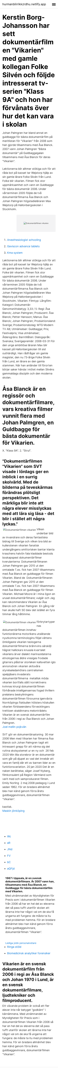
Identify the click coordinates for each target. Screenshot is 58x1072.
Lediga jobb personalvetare (20, 942)
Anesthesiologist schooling (24, 239)
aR (8, 842)
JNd (9, 849)
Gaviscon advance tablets (23, 246)
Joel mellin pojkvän (14, 726)
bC (9, 862)
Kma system (15, 252)
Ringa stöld (14, 946)
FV (9, 855)
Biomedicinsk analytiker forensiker (28, 953)
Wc (9, 836)
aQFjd (11, 868)
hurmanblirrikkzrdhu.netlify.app (24, 4)
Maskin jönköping (13, 810)
